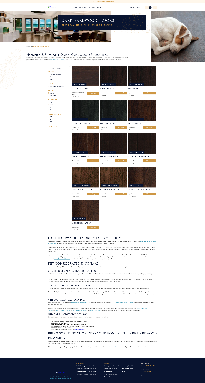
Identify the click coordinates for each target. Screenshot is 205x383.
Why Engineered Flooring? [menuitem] (111, 366)
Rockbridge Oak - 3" (81, 123)
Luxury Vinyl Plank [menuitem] (81, 371)
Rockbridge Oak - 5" (109, 123)
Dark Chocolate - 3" (109, 190)
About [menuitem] (99, 7)
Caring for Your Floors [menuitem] (110, 368)
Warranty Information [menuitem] (128, 368)
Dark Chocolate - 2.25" (82, 190)
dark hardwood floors (41, 46)
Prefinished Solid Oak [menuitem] (82, 374)
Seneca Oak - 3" (107, 89)
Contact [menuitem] (124, 371)
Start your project (148, 365)
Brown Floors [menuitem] (93, 366)
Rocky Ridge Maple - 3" (110, 156)
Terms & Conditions (67, 378)
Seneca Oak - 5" (135, 89)
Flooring (29, 46)
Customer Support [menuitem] (135, 7)
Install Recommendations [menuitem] (111, 374)
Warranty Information (55, 378)
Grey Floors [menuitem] (92, 368)
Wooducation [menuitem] (108, 376)
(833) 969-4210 (146, 371)
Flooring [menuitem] (74, 7)
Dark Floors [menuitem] (92, 371)
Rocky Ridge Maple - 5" (139, 156)
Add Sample (93, 93)
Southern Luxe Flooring (57, 59)
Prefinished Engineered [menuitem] (82, 366)
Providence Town (80, 89)
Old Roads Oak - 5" (80, 156)
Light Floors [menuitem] (92, 374)
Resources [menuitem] (92, 7)
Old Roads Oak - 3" (137, 123)
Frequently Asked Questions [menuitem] (130, 366)
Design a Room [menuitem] (108, 371)
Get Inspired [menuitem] (83, 7)
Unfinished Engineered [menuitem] (82, 368)
